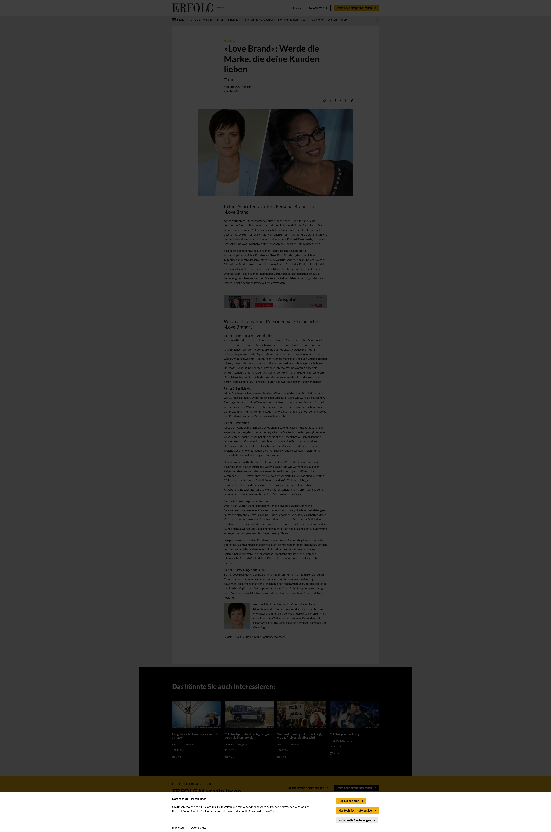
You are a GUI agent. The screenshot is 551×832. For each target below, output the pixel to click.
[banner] (275, 416)
